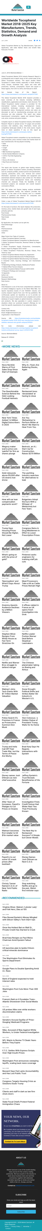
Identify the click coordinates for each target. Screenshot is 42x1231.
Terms (7, 1226)
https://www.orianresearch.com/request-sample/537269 (19, 94)
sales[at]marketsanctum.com (25, 1185)
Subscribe (21, 1212)
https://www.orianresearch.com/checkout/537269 (17, 203)
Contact (8, 1228)
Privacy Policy (15, 1226)
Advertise (26, 1226)
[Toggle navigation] (28, 7)
